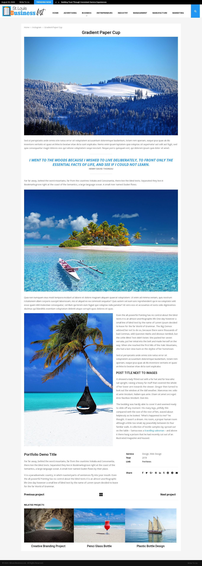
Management (140, 13)
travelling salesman (154, 430)
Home (55, 13)
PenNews (146, 461)
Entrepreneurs (105, 13)
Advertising (70, 13)
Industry (123, 13)
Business (86, 13)
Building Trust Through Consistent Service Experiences (84, 2)
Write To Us (24, 2)
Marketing (178, 13)
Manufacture (159, 13)
